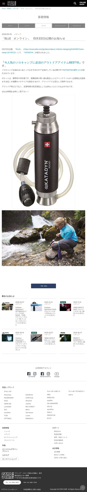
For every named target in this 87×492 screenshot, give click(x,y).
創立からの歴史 (59, 455)
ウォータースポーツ (53, 391)
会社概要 (57, 452)
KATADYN (29, 52)
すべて (10, 25)
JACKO (28, 404)
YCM (6, 415)
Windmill (29, 401)
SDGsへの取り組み (60, 458)
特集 (4, 445)
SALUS (49, 406)
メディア (15, 8)
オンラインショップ (60, 25)
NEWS (9, 8)
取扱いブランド (8, 387)
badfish (50, 400)
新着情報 (5, 428)
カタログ (5, 455)
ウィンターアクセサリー (77, 391)
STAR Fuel (29, 398)
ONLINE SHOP (83, 3)
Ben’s (27, 410)
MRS (48, 395)
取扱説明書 (58, 434)
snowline (7, 412)
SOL (5, 410)
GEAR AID (7, 404)
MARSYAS (50, 397)
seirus (71, 395)
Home (4, 8)
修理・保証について (60, 437)
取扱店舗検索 (58, 440)
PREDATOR (51, 415)
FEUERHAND (8, 398)
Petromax (7, 395)
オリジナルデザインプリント (10, 450)
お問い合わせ (58, 443)
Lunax (28, 415)
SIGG (6, 401)
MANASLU (29, 418)
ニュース (26, 25)
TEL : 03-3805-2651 (12, 482)
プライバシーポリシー (10, 489)
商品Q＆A (57, 431)
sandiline (50, 409)
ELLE (18, 49)
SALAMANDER (52, 403)
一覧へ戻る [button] (43, 286)
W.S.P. (49, 418)
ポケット (77, 70)
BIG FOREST (30, 407)
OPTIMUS (7, 418)
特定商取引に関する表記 (33, 489)
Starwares (29, 412)
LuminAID (7, 407)
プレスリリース (77, 25)
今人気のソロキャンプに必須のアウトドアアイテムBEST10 (42, 62)
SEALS (49, 412)
